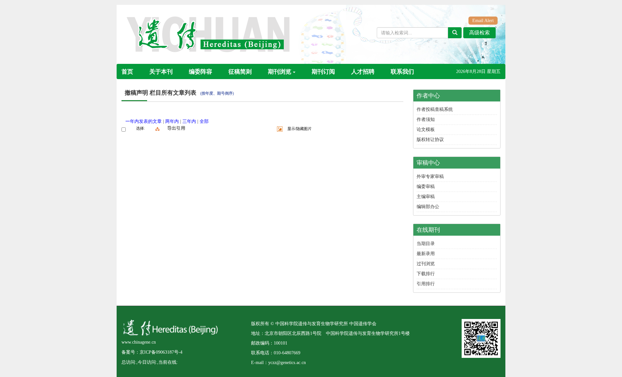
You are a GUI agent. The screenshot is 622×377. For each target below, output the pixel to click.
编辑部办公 (428, 206)
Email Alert (483, 20)
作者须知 (426, 119)
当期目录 (426, 243)
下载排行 (426, 273)
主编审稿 (426, 196)
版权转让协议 (430, 139)
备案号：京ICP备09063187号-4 (151, 352)
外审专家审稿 (430, 176)
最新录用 (426, 253)
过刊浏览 (426, 263)
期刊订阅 (323, 71)
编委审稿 (426, 186)
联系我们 (402, 71)
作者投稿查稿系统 (435, 109)
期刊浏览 (279, 71)
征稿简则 (240, 71)
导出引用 (176, 128)
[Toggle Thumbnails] (279, 129)
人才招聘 (362, 71)
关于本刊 (161, 71)
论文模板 (426, 129)
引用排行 (426, 283)
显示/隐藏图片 (299, 128)
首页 (127, 71)
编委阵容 (200, 71)
